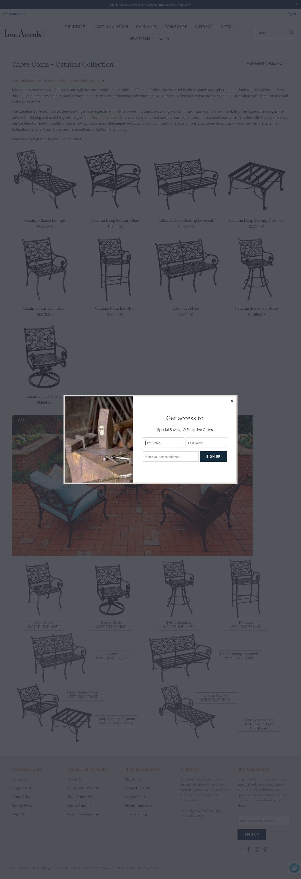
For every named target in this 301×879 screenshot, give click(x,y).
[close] (232, 400)
